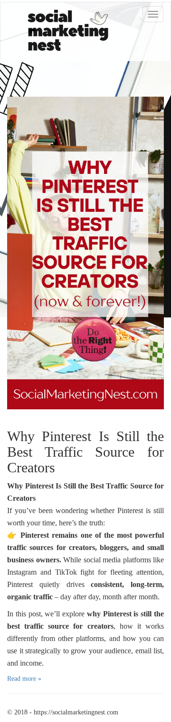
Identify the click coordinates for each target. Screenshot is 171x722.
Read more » (24, 678)
